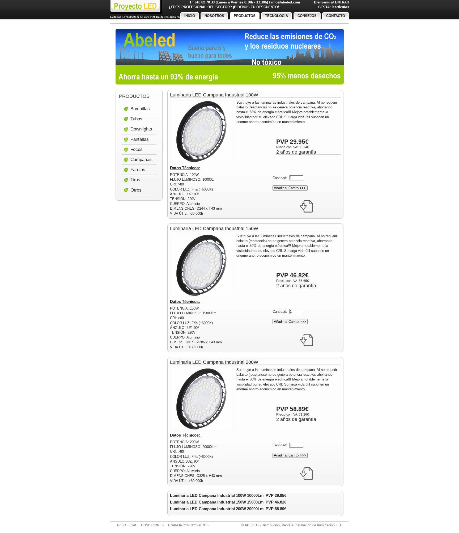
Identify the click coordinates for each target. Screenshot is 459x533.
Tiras (135, 179)
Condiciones (152, 525)
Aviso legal (127, 525)
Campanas (141, 159)
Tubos (136, 118)
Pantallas (139, 139)
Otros (136, 190)
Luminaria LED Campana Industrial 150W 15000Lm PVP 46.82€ (228, 502)
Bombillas (140, 108)
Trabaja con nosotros (188, 525)
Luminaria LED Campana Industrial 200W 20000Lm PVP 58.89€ (228, 508)
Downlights (141, 129)
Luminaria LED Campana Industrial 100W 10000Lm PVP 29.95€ (228, 495)
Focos (136, 149)
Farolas (137, 169)
